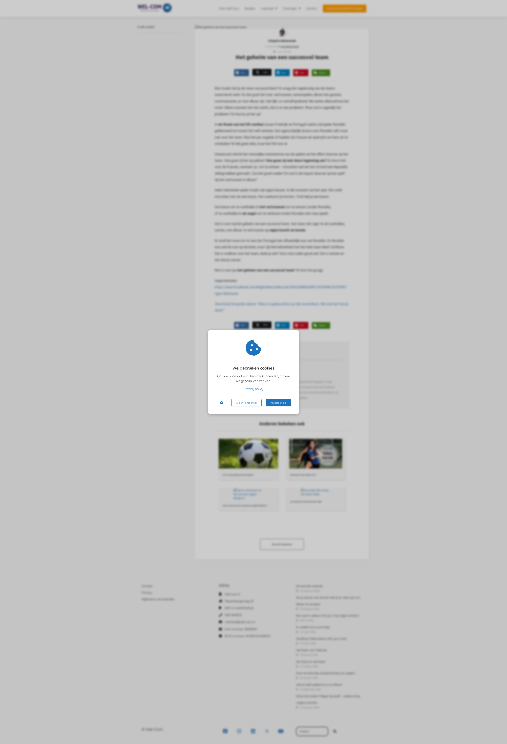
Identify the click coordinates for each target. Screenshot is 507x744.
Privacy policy (253, 389)
